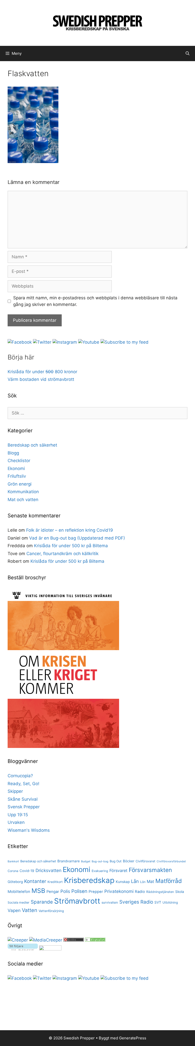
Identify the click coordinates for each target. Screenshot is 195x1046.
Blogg (13, 452)
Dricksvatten (48, 870)
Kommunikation (23, 491)
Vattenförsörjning (51, 911)
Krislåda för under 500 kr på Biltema (71, 545)
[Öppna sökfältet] (187, 53)
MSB (38, 890)
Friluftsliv (17, 476)
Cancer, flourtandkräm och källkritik (62, 553)
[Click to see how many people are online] (73, 940)
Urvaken (16, 822)
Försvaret (118, 870)
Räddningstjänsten (160, 892)
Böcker (128, 861)
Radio (140, 891)
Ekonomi (16, 468)
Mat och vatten (23, 499)
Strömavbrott (77, 900)
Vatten (29, 910)
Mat (150, 881)
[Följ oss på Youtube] (88, 342)
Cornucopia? (20, 775)
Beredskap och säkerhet (32, 445)
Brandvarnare (68, 861)
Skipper (15, 791)
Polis (65, 891)
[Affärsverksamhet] (95, 940)
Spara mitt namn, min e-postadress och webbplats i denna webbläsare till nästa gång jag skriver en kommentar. (95, 301)
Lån (135, 881)
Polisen (79, 891)
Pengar (52, 891)
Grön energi (19, 484)
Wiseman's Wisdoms (29, 830)
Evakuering (100, 871)
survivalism (110, 902)
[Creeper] (18, 940)
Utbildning (170, 902)
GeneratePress (132, 1038)
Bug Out (116, 861)
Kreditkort (55, 882)
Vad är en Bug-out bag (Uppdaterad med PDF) (77, 538)
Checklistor (19, 460)
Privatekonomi (119, 891)
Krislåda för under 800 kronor (42, 371)
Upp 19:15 (18, 814)
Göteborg (15, 882)
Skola (179, 892)
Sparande (42, 902)
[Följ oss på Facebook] (20, 342)
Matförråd (168, 880)
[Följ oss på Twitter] (42, 342)
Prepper (96, 891)
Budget (85, 861)
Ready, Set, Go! (23, 783)
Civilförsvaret (145, 861)
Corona (13, 871)
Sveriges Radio (136, 902)
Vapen (14, 910)
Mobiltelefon (19, 891)
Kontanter (35, 881)
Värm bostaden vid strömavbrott (41, 379)
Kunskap (123, 882)
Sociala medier (18, 902)
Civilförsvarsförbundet (171, 861)
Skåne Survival (23, 799)
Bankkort (13, 861)
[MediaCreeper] (45, 940)
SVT (157, 902)
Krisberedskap (89, 880)
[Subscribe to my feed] (125, 342)
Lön (142, 882)
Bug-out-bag (100, 861)
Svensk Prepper (24, 806)
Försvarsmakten (150, 869)
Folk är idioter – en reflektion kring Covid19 (69, 530)
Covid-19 (27, 871)
